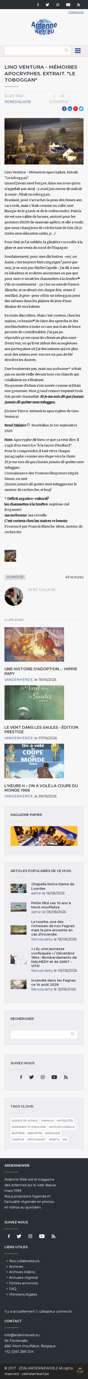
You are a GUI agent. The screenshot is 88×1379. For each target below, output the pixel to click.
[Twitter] (47, 5)
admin (36, 893)
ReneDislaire (17, 102)
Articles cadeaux (62, 1127)
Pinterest (75, 108)
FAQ (12, 1289)
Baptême (18, 1133)
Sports (54, 1139)
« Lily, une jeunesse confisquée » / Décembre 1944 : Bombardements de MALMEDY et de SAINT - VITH (54, 957)
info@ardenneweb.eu (22, 1335)
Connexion (76, 12)
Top (80, 1372)
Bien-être (35, 1133)
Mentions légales (23, 1294)
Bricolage (52, 1133)
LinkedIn (70, 108)
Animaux (47, 1120)
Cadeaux (18, 1139)
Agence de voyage (25, 1120)
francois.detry (42, 939)
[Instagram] (57, 5)
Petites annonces (23, 1283)
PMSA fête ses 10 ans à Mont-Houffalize (51, 905)
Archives (16, 1267)
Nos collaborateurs (24, 1261)
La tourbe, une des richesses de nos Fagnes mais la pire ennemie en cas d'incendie (53, 928)
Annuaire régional (23, 1277)
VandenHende (18, 680)
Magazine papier (44, 836)
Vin (64, 1139)
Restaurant (36, 1139)
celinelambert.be (35, 1374)
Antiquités (65, 1120)
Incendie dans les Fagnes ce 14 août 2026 (53, 982)
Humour (15, 577)
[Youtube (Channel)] (68, 5)
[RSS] (78, 5)
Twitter (81, 108)
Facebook (64, 108)
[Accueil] (44, 35)
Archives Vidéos (22, 1272)
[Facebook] (38, 5)
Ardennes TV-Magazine (29, 1127)
